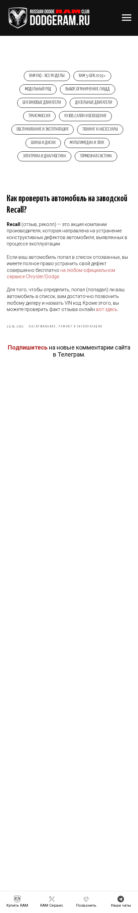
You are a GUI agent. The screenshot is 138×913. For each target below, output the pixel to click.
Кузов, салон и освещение (85, 116)
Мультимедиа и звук (87, 143)
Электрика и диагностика (44, 156)
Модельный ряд (38, 89)
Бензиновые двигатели (41, 102)
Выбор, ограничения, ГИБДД (87, 89)
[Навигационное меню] (126, 17)
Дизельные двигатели (93, 102)
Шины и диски (43, 143)
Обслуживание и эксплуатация (42, 129)
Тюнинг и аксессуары (100, 129)
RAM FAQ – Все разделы (47, 76)
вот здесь (107, 309)
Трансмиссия (39, 116)
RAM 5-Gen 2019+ (92, 76)
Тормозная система (96, 156)
